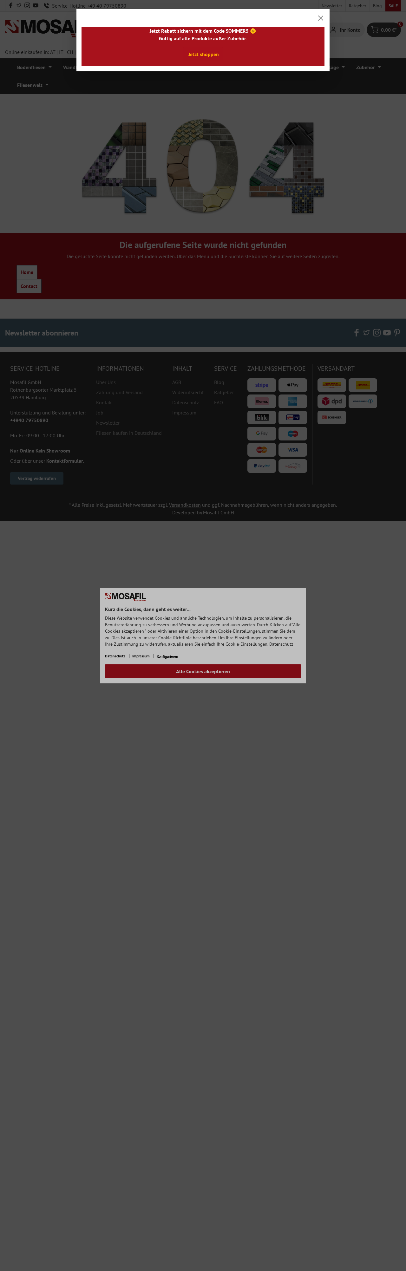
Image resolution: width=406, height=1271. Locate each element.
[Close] (320, 18)
